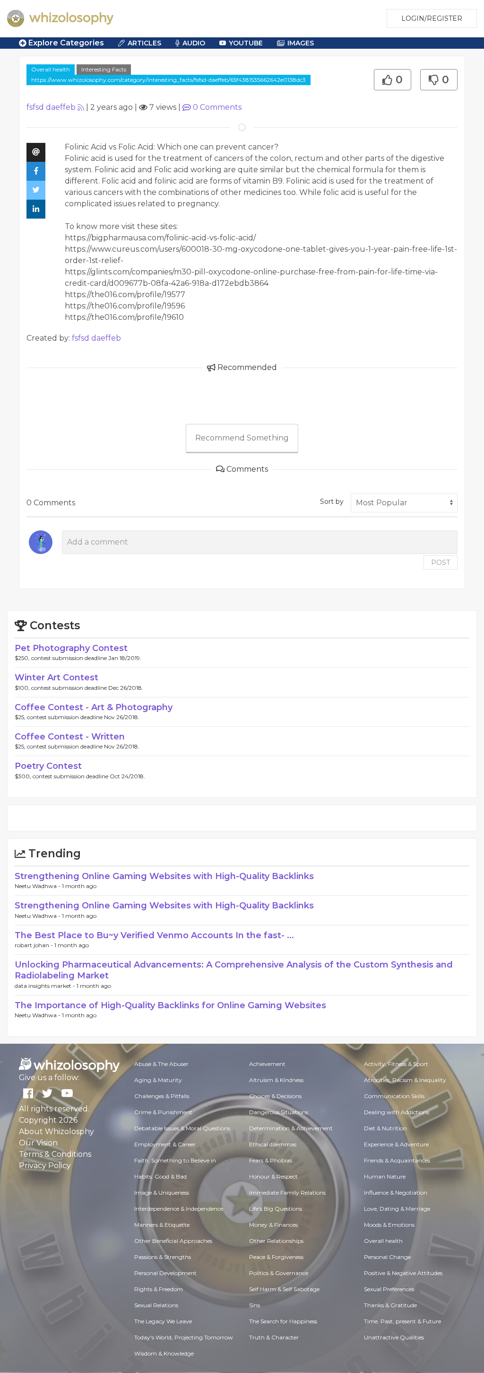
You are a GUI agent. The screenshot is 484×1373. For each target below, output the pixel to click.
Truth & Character (274, 1337)
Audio (193, 43)
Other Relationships (276, 1240)
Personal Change (387, 1256)
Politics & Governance (278, 1272)
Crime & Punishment (163, 1112)
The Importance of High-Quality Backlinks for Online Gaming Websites (170, 1005)
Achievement (267, 1063)
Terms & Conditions (55, 1154)
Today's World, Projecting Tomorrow (183, 1337)
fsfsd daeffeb (51, 107)
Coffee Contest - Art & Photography (94, 707)
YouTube (246, 43)
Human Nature (385, 1176)
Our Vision (38, 1142)
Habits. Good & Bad (160, 1176)
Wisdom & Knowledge (164, 1353)
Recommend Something (242, 437)
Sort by (332, 501)
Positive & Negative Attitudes (403, 1272)
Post (440, 562)
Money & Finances (273, 1224)
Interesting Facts (103, 69)
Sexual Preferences (389, 1289)
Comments (217, 107)
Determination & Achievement (291, 1128)
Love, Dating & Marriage (397, 1208)
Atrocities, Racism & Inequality (405, 1079)
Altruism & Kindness (276, 1079)
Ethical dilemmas (272, 1144)
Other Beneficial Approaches (173, 1240)
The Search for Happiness (283, 1321)
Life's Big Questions (275, 1208)
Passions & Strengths (162, 1256)
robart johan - (34, 945)
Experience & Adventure (396, 1144)
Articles (144, 43)
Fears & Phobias (270, 1160)
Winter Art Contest (56, 677)
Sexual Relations (156, 1305)
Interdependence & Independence (178, 1208)
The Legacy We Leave (163, 1321)
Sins (254, 1305)
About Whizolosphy (56, 1131)
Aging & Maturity (158, 1079)
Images (300, 43)
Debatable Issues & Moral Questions (182, 1128)
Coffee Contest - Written (70, 736)
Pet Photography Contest (71, 648)
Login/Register (431, 18)
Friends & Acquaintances (397, 1160)
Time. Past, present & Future (402, 1321)
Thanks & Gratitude (390, 1305)
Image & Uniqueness (161, 1192)
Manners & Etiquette (162, 1224)
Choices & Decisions (275, 1096)
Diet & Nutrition (385, 1128)
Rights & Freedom (158, 1289)
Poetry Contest (48, 766)
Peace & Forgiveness (276, 1256)
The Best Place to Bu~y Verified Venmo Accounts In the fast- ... (154, 935)
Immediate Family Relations (287, 1192)
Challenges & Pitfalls (161, 1096)
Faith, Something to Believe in (175, 1160)
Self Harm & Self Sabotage (284, 1289)
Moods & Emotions (389, 1224)
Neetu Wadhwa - (38, 885)
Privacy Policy (45, 1165)
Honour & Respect (273, 1176)
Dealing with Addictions (396, 1112)
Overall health (50, 69)
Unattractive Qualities (394, 1337)
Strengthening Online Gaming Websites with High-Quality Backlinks (164, 876)
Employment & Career (165, 1144)
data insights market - (46, 985)
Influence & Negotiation (395, 1192)
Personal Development (165, 1272)
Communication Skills (394, 1096)
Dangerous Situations (278, 1112)
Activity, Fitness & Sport (396, 1063)
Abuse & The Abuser (161, 1063)
